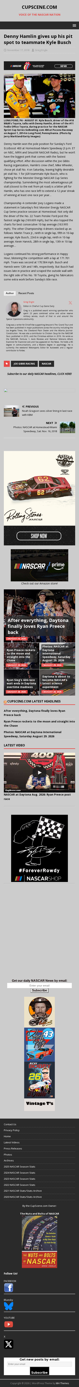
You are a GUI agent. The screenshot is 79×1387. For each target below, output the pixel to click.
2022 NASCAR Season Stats (19, 1185)
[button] (73, 25)
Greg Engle (41, 50)
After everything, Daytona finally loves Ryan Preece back (38, 626)
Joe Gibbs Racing (24, 363)
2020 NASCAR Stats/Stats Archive (23, 1197)
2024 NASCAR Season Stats (19, 1172)
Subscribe (39, 990)
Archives (9, 1160)
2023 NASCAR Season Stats (19, 1178)
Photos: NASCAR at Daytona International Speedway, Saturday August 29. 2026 (56, 653)
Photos (8, 1154)
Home (7, 1136)
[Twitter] (70, 302)
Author (10, 293)
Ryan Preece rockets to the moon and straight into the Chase (21, 655)
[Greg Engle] (13, 314)
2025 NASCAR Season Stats (19, 1166)
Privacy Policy (12, 1130)
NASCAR (46, 363)
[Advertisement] (39, 935)
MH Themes (62, 1383)
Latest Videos (12, 1142)
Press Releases (13, 1148)
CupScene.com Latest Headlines (34, 701)
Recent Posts (26, 293)
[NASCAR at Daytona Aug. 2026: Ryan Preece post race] (39, 772)
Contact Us (10, 1124)
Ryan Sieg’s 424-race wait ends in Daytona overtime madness (21, 683)
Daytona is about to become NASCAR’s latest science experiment (56, 682)
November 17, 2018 (18, 50)
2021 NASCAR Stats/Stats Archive (23, 1190)
